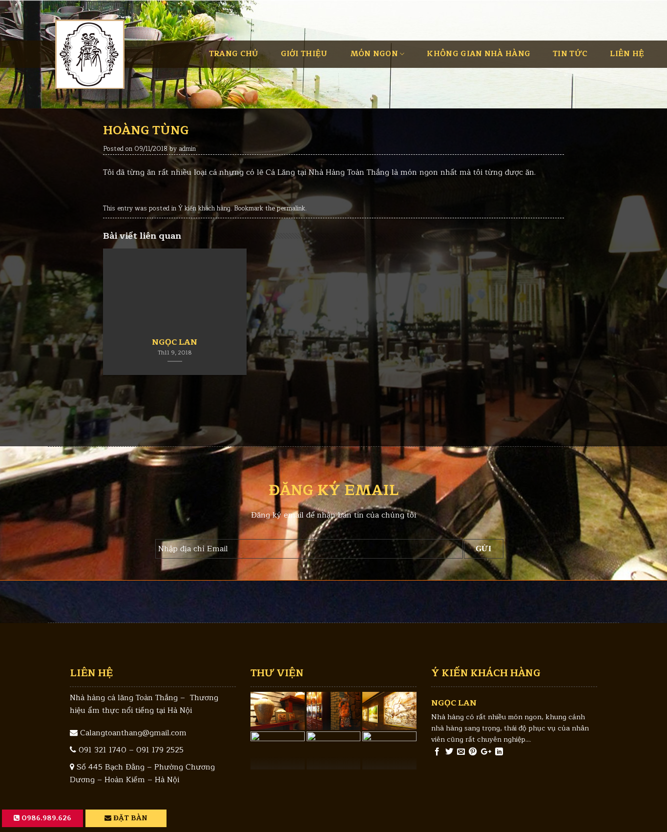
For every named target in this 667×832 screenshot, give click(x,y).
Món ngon (374, 54)
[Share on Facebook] (437, 752)
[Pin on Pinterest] (473, 752)
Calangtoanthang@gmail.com (133, 733)
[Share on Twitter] (449, 752)
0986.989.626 (45, 818)
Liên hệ (627, 54)
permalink (291, 208)
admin (187, 149)
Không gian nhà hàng (478, 54)
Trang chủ (233, 54)
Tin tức (570, 54)
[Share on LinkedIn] (499, 752)
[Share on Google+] (486, 752)
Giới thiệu (304, 54)
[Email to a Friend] (461, 752)
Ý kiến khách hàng (204, 208)
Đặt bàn (129, 818)
